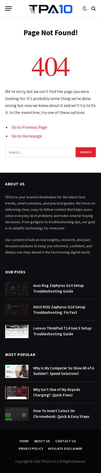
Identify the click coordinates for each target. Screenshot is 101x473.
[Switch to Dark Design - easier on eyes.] (84, 8)
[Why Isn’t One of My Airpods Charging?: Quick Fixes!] (16, 392)
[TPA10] (50, 8)
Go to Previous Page (29, 127)
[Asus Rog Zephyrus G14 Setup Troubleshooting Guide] (16, 288)
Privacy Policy (31, 448)
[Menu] (8, 8)
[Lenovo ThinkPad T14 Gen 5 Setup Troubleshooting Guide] (16, 331)
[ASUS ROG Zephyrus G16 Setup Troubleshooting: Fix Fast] (16, 310)
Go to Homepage (27, 136)
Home (24, 441)
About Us (42, 441)
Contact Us (65, 441)
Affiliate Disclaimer (65, 448)
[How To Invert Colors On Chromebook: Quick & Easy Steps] (16, 414)
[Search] (93, 8)
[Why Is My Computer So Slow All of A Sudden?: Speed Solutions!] (16, 371)
